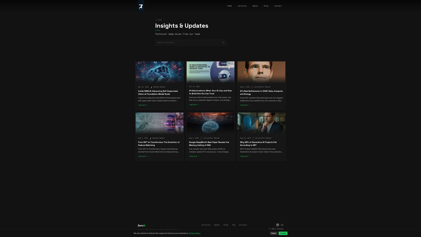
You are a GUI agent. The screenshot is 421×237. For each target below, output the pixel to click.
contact (278, 6)
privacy (243, 225)
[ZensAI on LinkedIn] (277, 225)
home (229, 6)
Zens (141, 225)
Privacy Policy (194, 233)
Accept (283, 233)
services (242, 6)
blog (266, 6)
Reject (273, 233)
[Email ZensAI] (282, 225)
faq (233, 225)
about (255, 6)
